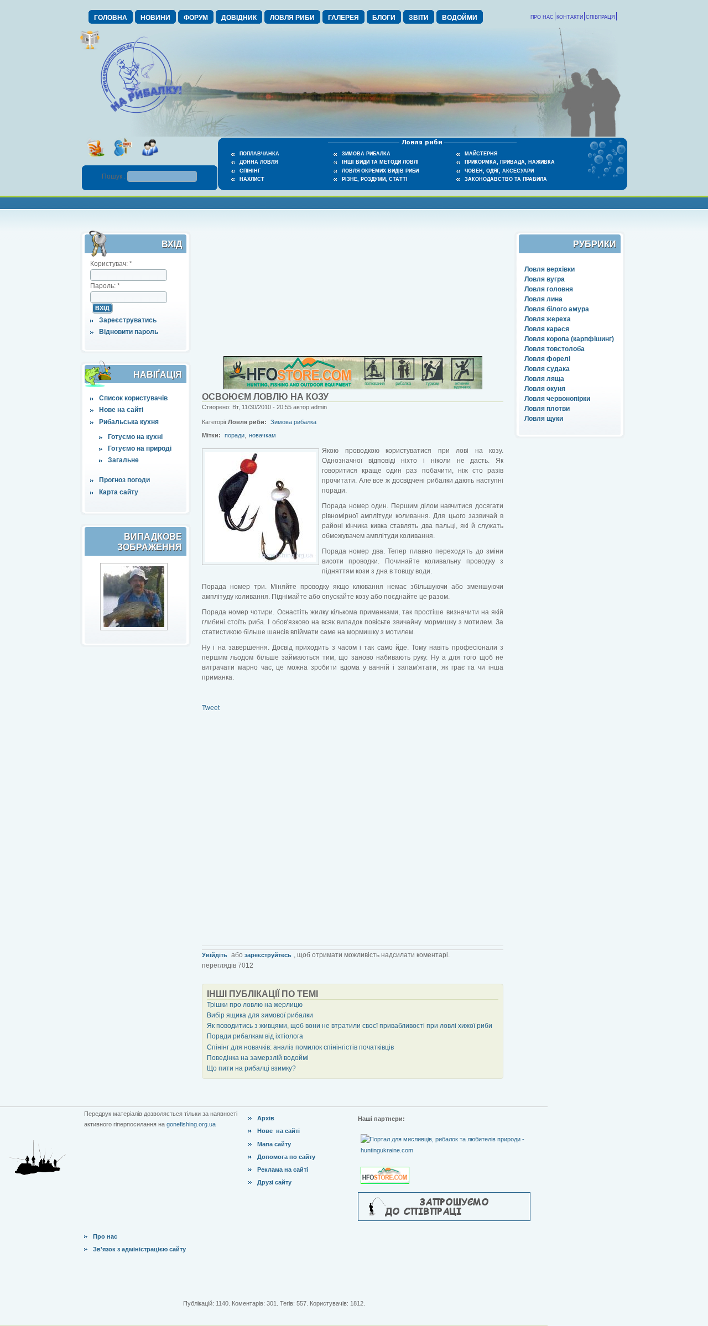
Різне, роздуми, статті (375, 179)
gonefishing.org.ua (191, 1124)
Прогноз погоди (124, 480)
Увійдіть (214, 955)
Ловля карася (546, 329)
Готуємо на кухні (135, 437)
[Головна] (141, 114)
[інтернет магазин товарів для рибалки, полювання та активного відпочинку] (352, 387)
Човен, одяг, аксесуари (499, 171)
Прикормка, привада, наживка (510, 162)
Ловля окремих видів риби (380, 171)
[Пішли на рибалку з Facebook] (149, 160)
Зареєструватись (128, 320)
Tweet (211, 708)
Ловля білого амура (556, 309)
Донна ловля (259, 162)
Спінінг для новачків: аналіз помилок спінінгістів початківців (300, 1047)
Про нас (542, 17)
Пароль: (105, 286)
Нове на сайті (121, 410)
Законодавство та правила (506, 179)
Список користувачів (133, 398)
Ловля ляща (544, 379)
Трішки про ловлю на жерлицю (255, 1005)
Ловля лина (543, 299)
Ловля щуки (543, 418)
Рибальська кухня (129, 422)
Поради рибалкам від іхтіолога (255, 1036)
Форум (196, 18)
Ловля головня (548, 289)
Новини (155, 18)
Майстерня (481, 153)
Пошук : (114, 176)
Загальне (123, 460)
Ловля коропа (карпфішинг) (569, 339)
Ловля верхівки (549, 269)
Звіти (419, 18)
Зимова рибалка (366, 153)
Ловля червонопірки (557, 399)
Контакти (569, 17)
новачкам (262, 435)
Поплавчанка (259, 153)
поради (234, 435)
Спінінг (250, 171)
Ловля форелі (547, 359)
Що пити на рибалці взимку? (251, 1068)
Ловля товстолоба (554, 349)
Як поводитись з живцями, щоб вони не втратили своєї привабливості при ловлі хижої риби (349, 1026)
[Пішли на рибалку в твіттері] (122, 160)
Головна (110, 18)
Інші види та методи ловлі (380, 162)
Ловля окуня (544, 389)
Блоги (383, 18)
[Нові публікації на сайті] (90, 47)
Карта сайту (118, 492)
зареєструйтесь (267, 955)
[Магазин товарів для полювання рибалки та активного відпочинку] (386, 1166)
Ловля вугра (544, 279)
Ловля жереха (547, 319)
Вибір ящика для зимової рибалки (260, 1015)
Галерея (343, 18)
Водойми (459, 18)
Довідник (239, 18)
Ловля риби (292, 18)
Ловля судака (547, 369)
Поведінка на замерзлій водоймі (258, 1058)
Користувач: (111, 264)
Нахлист (252, 179)
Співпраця (600, 17)
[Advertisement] (353, 286)
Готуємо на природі (139, 448)
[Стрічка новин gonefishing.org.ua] (95, 160)
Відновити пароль (128, 332)
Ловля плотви (547, 409)
